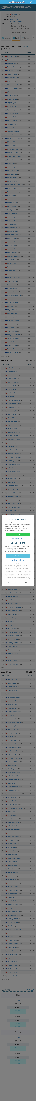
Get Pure (18, 556)
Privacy (25, 583)
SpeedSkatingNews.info (16, 2)
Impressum (12, 583)
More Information (18, 538)
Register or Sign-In (18, 560)
